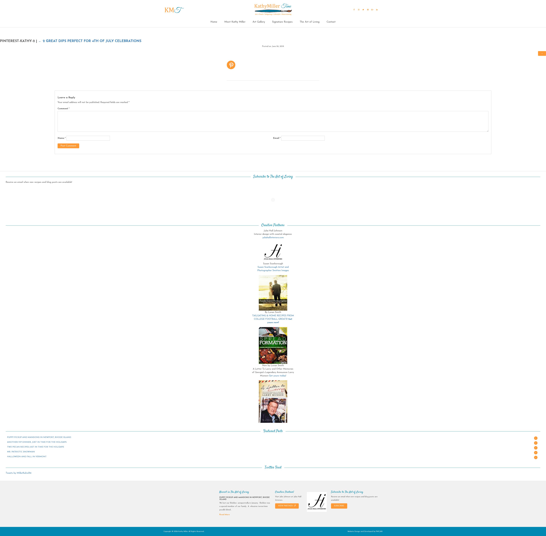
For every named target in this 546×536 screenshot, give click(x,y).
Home (213, 22)
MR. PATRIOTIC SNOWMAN (21, 452)
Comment (64, 109)
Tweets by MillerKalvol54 (18, 473)
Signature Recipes (282, 22)
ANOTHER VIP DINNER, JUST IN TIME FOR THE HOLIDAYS (37, 442)
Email (277, 138)
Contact (331, 22)
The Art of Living (309, 22)
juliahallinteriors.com (273, 237)
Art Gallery (259, 22)
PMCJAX (379, 531)
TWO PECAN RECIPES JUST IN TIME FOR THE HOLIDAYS (35, 447)
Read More (224, 515)
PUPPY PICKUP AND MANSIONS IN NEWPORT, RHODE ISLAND (39, 437)
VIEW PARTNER (285, 506)
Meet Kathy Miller (234, 22)
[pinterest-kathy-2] (231, 65)
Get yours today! (277, 376)
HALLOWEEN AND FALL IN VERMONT (26, 457)
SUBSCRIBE (339, 506)
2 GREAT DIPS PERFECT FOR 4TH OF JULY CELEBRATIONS (89, 41)
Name (62, 138)
